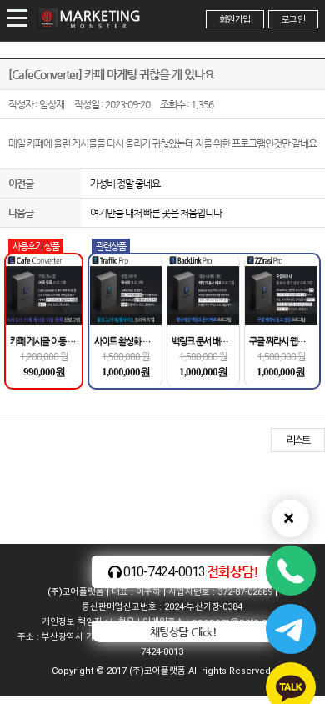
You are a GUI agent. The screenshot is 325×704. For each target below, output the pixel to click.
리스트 (298, 440)
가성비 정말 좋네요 (125, 183)
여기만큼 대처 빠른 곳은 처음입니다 (156, 213)
